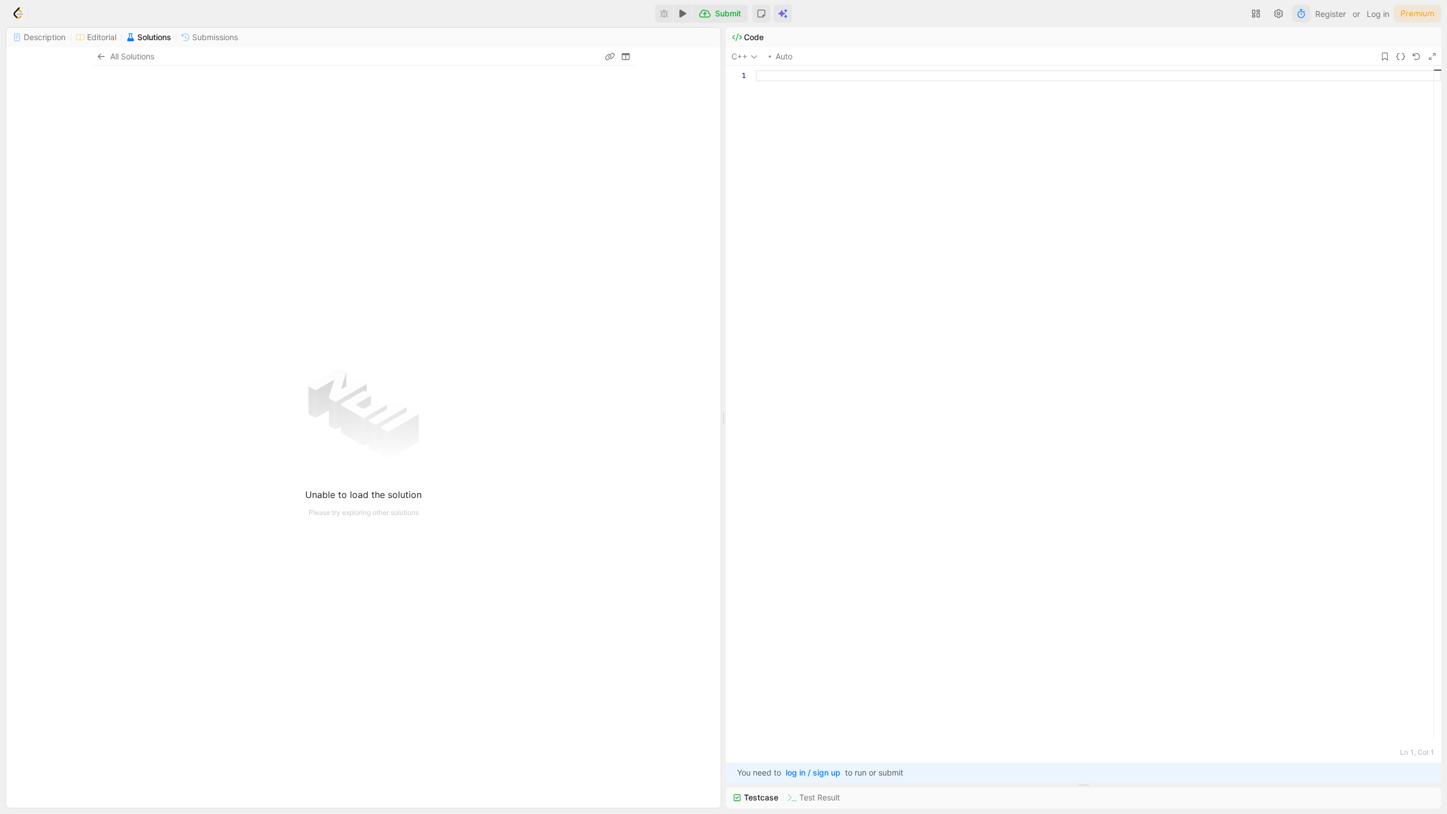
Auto (784, 56)
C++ (739, 56)
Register (1330, 14)
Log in (1378, 14)
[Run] (683, 14)
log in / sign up (813, 772)
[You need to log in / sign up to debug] (664, 14)
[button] (761, 14)
